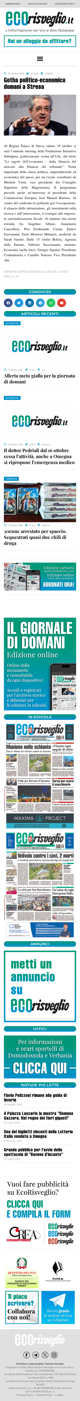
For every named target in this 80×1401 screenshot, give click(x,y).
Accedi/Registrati (65, 4)
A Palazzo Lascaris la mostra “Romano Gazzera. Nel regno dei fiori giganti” (38, 1116)
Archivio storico (37, 4)
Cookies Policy (44, 1394)
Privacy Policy (25, 1394)
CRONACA (11, 479)
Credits (59, 1394)
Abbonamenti (13, 4)
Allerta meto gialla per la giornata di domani (39, 378)
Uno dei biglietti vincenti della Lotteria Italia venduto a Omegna (38, 1134)
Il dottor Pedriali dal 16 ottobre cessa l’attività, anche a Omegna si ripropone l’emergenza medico (39, 456)
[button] (40, 59)
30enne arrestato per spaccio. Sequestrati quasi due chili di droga (35, 537)
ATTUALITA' (12, 323)
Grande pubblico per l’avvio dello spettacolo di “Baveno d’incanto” (33, 1152)
